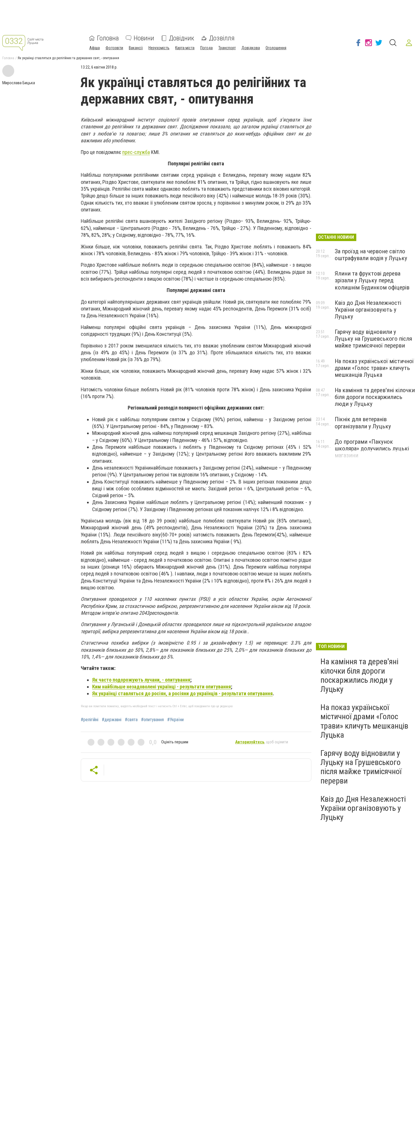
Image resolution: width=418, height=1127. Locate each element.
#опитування (152, 719)
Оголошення (276, 48)
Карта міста (184, 48)
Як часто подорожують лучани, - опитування (141, 680)
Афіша (94, 48)
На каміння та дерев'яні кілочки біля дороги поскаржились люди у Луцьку (375, 397)
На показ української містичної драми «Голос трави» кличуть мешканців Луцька (374, 368)
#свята (131, 719)
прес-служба (136, 152)
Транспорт (227, 48)
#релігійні (89, 719)
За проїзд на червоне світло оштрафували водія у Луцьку (371, 255)
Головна (108, 38)
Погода (206, 48)
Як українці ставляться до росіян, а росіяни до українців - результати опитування (182, 693)
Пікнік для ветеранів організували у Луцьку (363, 422)
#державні (111, 719)
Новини (144, 38)
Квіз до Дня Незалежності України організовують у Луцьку (368, 309)
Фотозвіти (114, 48)
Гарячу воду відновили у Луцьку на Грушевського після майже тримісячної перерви (373, 338)
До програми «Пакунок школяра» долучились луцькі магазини (372, 448)
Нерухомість (158, 48)
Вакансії (136, 48)
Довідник (181, 38)
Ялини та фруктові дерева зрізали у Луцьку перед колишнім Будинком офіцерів (372, 280)
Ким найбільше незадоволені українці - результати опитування (161, 687)
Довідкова (250, 48)
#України (175, 719)
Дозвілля (222, 38)
